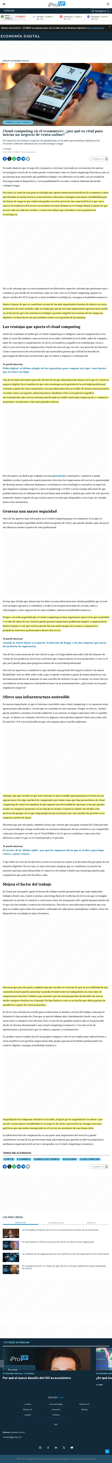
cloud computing (90, 1159)
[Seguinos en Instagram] (40, 1447)
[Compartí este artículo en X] (9, 159)
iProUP (8, 149)
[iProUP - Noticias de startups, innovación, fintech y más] (56, 4)
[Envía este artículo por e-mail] (28, 159)
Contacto (56, 1415)
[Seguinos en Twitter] (64, 1447)
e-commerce (23, 1159)
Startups (84, 1409)
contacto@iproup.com (12, 1437)
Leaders (27, 1415)
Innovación (56, 1409)
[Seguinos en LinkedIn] (56, 1447)
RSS (56, 1424)
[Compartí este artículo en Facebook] (5, 159)
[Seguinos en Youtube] (72, 1447)
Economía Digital (56, 1404)
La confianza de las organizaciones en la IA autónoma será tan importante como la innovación (65, 1254)
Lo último (27, 1404)
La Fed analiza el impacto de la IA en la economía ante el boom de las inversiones (60, 1230)
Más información (95, 28)
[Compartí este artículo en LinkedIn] (19, 159)
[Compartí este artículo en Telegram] (23, 159)
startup (9, 1159)
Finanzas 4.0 (84, 1404)
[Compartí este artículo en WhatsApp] (14, 159)
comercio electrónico (46, 1159)
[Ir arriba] (107, 1451)
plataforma (59, 475)
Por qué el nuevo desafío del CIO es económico (37, 1378)
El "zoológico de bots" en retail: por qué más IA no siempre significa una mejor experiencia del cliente (64, 1267)
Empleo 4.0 (27, 1409)
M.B (100, 1385)
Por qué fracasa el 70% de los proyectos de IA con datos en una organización (58, 1242)
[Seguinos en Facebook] (48, 1447)
